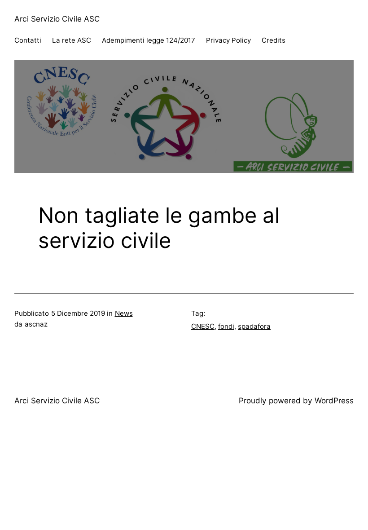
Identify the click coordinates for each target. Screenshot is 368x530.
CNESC (203, 326)
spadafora (254, 326)
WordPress (334, 400)
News (124, 313)
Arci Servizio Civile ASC (57, 18)
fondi (226, 326)
